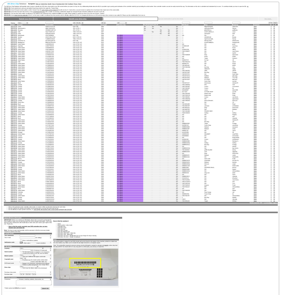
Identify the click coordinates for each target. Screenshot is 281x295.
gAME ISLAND (208, 150)
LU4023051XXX (49, 195)
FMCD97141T (186, 83)
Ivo (233, 35)
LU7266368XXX (49, 107)
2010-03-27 (14, 188)
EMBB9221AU (186, 157)
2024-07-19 (14, 51)
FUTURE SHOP (208, 91)
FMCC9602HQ (186, 98)
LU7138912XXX (49, 132)
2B (233, 132)
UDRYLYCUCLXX (50, 26)
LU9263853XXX (49, 44)
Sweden (20, 37)
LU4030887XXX (49, 188)
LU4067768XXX (49, 181)
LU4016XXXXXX (49, 199)
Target (206, 58)
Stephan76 (235, 120)
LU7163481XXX (49, 130)
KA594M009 (185, 135)
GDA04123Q (185, 49)
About (79, 4)
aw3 (233, 116)
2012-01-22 (14, 128)
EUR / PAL (75, 26)
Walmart (206, 77)
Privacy (76, 4)
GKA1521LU (185, 178)
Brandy (234, 37)
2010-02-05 (14, 187)
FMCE (184, 199)
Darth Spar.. (235, 74)
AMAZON (207, 68)
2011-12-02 (14, 70)
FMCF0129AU (186, 179)
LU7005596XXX (49, 172)
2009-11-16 (14, 121)
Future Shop (207, 125)
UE (233, 60)
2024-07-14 (14, 179)
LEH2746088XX (49, 35)
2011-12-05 (14, 30)
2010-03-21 (14, 97)
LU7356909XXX (49, 67)
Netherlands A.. (22, 28)
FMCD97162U (186, 77)
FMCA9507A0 (186, 109)
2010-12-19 (14, 120)
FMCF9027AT (186, 195)
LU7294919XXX (49, 91)
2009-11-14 (14, 125)
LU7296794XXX (49, 90)
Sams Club (207, 158)
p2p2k (234, 65)
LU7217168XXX (49, 116)
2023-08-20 (14, 49)
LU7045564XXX (49, 155)
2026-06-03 (14, 114)
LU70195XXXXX (49, 164)
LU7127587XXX (49, 134)
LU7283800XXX (49, 102)
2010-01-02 (14, 132)
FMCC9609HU (186, 84)
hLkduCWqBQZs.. (209, 42)
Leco (233, 183)
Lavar (233, 31)
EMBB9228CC (186, 176)
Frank (234, 185)
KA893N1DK (185, 134)
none (205, 151)
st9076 (234, 70)
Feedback (70, 4)
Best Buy (206, 72)
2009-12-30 (14, 93)
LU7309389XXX (49, 83)
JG (233, 102)
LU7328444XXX (49, 76)
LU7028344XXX (49, 157)
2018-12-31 (14, 98)
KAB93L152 (185, 130)
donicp (234, 150)
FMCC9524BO (186, 111)
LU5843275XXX (49, 178)
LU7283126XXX (49, 104)
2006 (102, 26)
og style (234, 81)
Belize (19, 39)
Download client (60, 4)
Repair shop (207, 93)
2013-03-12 (14, 183)
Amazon (206, 185)
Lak (233, 192)
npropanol (235, 127)
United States (21, 44)
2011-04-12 (14, 47)
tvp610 (234, 53)
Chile (19, 31)
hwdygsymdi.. (236, 42)
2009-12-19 (14, 100)
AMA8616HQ (185, 194)
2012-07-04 (14, 33)
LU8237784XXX (49, 46)
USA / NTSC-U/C (77, 42)
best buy (206, 67)
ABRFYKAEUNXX (50, 28)
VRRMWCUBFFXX (50, 30)
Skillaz (234, 68)
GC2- (120, 35)
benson (234, 167)
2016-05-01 (14, 178)
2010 (102, 28)
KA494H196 (185, 139)
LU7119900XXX (49, 137)
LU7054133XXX (49, 151)
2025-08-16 (14, 146)
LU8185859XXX (49, 47)
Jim (233, 121)
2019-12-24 (14, 157)
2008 (102, 30)
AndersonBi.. (235, 165)
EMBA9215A (185, 172)
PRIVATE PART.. (208, 111)
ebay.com (207, 172)
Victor (233, 174)
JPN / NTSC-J (77, 28)
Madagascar (21, 42)
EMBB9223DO (186, 151)
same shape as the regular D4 (50, 10)
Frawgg (234, 72)
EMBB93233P (185, 128)
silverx (234, 61)
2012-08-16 (14, 67)
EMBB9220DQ (186, 164)
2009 (102, 37)
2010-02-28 (14, 68)
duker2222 (235, 54)
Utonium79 (235, 83)
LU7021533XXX (49, 162)
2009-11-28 (14, 88)
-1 (182, 26)
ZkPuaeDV (207, 33)
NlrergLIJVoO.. (208, 40)
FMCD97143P (186, 72)
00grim (234, 190)
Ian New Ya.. (235, 160)
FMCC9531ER (186, 93)
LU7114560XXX (49, 141)
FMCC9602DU (186, 100)
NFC (205, 84)
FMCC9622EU (186, 70)
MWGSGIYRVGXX (50, 42)
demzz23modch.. (209, 100)
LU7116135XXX (49, 139)
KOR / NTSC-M (77, 37)
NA (205, 65)
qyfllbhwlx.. (235, 30)
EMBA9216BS (186, 169)
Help (66, 4)
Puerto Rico (21, 102)
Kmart (206, 56)
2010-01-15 (14, 172)
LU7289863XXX (49, 97)
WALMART (207, 134)
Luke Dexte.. (235, 51)
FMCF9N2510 (186, 185)
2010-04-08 (14, 56)
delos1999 (235, 90)
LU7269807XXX (49, 105)
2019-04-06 (14, 169)
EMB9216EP (185, 167)
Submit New (44, 4)
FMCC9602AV (186, 97)
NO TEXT (184, 91)
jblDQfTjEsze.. (208, 30)
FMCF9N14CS (186, 61)
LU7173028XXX (49, 127)
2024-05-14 (14, 151)
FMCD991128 (185, 201)
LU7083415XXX (49, 150)
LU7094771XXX (49, 146)
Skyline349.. (235, 157)
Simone (234, 28)
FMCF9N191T (186, 187)
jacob (233, 44)
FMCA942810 (185, 150)
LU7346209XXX (49, 68)
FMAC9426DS (186, 113)
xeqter (234, 164)
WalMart (206, 76)
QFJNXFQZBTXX (50, 40)
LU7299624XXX (49, 86)
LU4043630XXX (49, 185)
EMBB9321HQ (186, 148)
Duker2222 (235, 107)
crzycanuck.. (235, 86)
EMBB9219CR (186, 160)
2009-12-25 (14, 123)
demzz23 (234, 100)
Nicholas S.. (235, 141)
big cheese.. (235, 148)
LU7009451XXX (49, 171)
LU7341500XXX (49, 72)
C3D (233, 84)
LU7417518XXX (49, 58)
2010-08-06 (14, 104)
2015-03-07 (14, 44)
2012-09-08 (14, 111)
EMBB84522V (185, 155)
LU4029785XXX (49, 190)
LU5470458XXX (49, 179)
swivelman (235, 125)
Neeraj (234, 39)
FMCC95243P (186, 86)
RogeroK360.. (236, 137)
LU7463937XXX (49, 54)
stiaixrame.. (235, 26)
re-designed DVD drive (39, 11)
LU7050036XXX (49, 153)
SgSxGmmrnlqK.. (209, 39)
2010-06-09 (14, 141)
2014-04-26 (14, 77)
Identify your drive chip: (78, 19)
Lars (233, 67)
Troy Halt (234, 77)
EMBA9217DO (186, 165)
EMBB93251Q (186, 144)
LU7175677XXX (49, 125)
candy (234, 155)
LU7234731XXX (49, 113)
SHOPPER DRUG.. (209, 167)
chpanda (234, 118)
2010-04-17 (14, 116)
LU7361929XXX (49, 63)
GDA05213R (185, 46)
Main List (38, 4)
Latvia (19, 26)
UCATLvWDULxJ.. (209, 31)
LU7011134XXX (49, 169)
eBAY (205, 70)
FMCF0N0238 (186, 190)
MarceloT (234, 79)
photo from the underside (21, 15)
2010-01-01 (14, 72)
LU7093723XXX (49, 148)
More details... (268, 18)
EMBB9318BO (186, 127)
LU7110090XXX (49, 144)
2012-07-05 (14, 26)
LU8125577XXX (49, 51)
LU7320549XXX (49, 77)
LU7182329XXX (49, 123)
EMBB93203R (186, 123)
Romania (20, 30)
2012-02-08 (14, 148)
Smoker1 (234, 58)
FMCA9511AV (185, 65)
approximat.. (235, 98)
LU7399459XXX (49, 60)
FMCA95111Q (186, 107)
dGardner (235, 178)
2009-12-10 (14, 134)
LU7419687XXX (49, 56)
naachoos (235, 46)
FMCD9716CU (186, 76)
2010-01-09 (14, 144)
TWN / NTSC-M (77, 31)
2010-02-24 (14, 63)
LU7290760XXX (49, 93)
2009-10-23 (14, 176)
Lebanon (20, 137)
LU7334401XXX (49, 74)
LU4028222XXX (49, 192)
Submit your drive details (28, 19)
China (19, 33)
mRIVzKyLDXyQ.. (209, 28)
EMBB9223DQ (186, 142)
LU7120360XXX (49, 135)
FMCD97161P (186, 79)
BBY (205, 187)
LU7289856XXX (49, 98)
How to (54, 4)
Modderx (234, 109)
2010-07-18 (14, 86)
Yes (145, 26)
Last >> (275, 202)
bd (233, 88)
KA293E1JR (185, 125)
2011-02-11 (14, 53)
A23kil (234, 56)
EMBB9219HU (186, 171)
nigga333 (234, 151)
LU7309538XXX (49, 81)
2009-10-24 (14, 35)
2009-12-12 (14, 199)
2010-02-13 (14, 90)
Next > (271, 202)
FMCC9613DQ (186, 67)
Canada (20, 74)
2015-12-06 (14, 61)
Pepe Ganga (207, 192)
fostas (234, 47)
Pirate (233, 93)
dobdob (234, 197)
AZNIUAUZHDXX (50, 33)
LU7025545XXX (49, 160)
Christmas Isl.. (21, 40)
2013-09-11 (14, 54)
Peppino (234, 114)
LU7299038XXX (49, 88)
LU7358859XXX (49, 65)
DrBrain (234, 201)
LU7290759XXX (49, 95)
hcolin (233, 158)
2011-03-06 (14, 102)
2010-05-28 (14, 60)
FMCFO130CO (186, 181)
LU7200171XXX (49, 120)
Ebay (205, 54)
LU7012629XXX (49, 165)
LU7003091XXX (49, 174)
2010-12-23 (14, 81)
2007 (102, 31)
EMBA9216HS (186, 162)
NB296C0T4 (185, 63)
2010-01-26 (14, 190)
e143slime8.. (235, 105)
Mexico (20, 158)
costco (206, 90)
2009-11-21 (14, 162)
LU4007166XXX (49, 201)
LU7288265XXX (49, 100)
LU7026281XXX (49, 158)
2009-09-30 (14, 165)
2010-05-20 (14, 105)
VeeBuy (206, 113)
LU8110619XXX (49, 53)
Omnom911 (235, 135)
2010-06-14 (14, 185)
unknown (206, 105)
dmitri (233, 172)
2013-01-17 (14, 46)
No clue (206, 60)
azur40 (234, 91)
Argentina (20, 46)
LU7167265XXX (49, 128)
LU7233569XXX (49, 114)
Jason (234, 130)
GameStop (207, 160)
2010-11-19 (14, 174)
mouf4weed (235, 139)
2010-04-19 (14, 192)
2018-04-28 (14, 135)
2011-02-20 (14, 76)
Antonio (234, 146)
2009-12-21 (14, 139)
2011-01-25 (14, 153)
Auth (233, 33)
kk (233, 194)
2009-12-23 (14, 197)
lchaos (234, 63)
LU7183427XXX (49, 121)
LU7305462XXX (49, 84)
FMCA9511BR (186, 104)
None (255, 26)
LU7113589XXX (49, 142)
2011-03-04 (14, 107)
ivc (248, 6)
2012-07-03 (14, 28)
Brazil (19, 79)
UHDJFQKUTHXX (50, 37)
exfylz (234, 128)
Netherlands (21, 35)
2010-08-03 (14, 79)
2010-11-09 (14, 160)
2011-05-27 (14, 181)
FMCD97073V (186, 74)
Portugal (20, 132)
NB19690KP (185, 90)
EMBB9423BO (186, 141)
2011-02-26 (14, 83)
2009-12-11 (14, 109)
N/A (183, 35)
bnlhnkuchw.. (235, 40)
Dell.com (206, 164)
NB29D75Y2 (185, 60)
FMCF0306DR (186, 54)
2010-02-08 (14, 91)
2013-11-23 (14, 130)
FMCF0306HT (186, 51)
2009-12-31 (14, 95)
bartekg (234, 162)
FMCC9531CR (186, 95)
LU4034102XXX (49, 187)
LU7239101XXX (49, 111)
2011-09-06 (14, 84)
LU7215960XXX (49, 118)
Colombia (20, 192)
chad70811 (235, 134)
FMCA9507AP (186, 105)
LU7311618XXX (49, 79)
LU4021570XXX (49, 197)
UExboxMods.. (236, 171)
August (234, 169)
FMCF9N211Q (186, 183)
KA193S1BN (185, 132)
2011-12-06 (14, 31)
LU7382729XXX (49, 61)
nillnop (234, 49)
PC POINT (207, 79)
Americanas (207, 83)
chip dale (234, 199)
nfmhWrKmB (207, 37)
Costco (206, 86)
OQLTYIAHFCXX (50, 31)
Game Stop (207, 81)
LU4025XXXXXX (49, 194)
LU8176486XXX (49, 49)
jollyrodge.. (235, 76)
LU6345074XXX (49, 176)
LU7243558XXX (49, 109)
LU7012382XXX (49, 167)
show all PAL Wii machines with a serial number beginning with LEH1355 (53, 209)
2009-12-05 (14, 164)
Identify (50, 4)
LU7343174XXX (49, 70)
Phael (233, 104)
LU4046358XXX (49, 183)
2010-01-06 (14, 194)
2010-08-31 (14, 58)
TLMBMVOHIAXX (50, 39)
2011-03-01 (14, 150)
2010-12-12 (14, 201)
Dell (205, 109)
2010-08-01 (14, 74)
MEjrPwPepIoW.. (208, 26)
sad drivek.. (235, 97)
